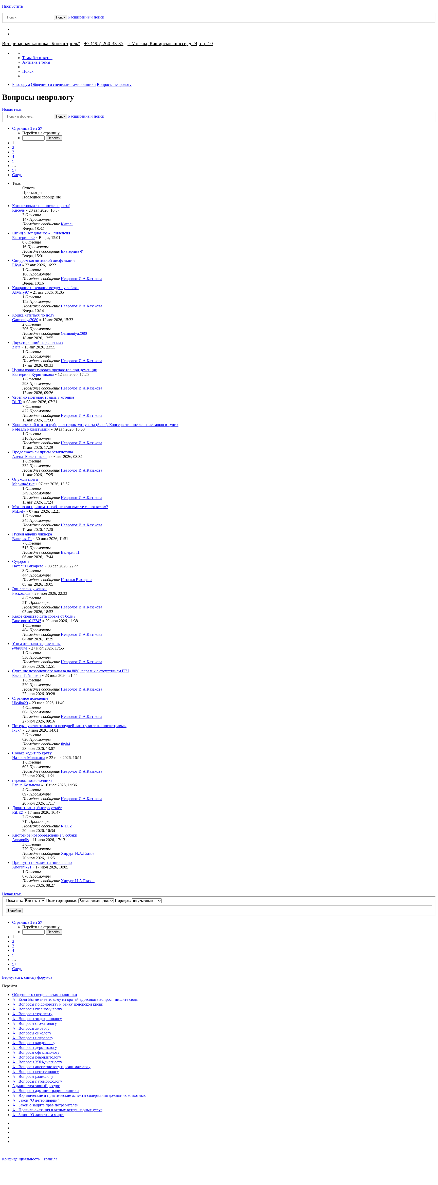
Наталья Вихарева (28, 566)
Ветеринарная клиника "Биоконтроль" (41, 43)
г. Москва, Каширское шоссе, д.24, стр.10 (170, 43)
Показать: (15, 900)
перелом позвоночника (32, 780)
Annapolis (20, 840)
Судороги (20, 561)
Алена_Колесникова (29, 456)
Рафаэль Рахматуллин (31, 429)
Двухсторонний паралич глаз (37, 342)
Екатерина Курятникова (33, 374)
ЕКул (16, 265)
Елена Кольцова (26, 785)
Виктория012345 (26, 621)
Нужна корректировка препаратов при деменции (54, 370)
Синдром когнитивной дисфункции (43, 260)
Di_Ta (17, 402)
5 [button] (13, 161)
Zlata (16, 347)
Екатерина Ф (23, 237)
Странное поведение (30, 698)
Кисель (18, 210)
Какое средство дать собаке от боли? (43, 616)
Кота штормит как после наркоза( (41, 205)
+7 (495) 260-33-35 (103, 43)
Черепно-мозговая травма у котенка (43, 397)
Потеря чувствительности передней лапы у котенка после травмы (69, 726)
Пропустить (12, 6)
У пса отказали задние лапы (36, 643)
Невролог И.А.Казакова (81, 278)
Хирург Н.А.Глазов (78, 853)
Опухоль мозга (25, 479)
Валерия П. (22, 538)
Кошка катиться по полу (33, 315)
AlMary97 (20, 292)
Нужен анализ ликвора (32, 534)
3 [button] (13, 152)
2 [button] (13, 147)
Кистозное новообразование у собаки (44, 835)
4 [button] (13, 156)
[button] (27, 128)
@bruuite (19, 648)
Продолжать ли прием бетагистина (42, 452)
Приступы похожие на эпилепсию (42, 862)
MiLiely (18, 511)
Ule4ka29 (20, 703)
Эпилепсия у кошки (29, 589)
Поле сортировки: (62, 900)
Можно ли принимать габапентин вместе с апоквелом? (60, 507)
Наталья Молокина (28, 757)
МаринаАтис (23, 484)
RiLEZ (18, 812)
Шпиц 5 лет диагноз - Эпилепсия (41, 233)
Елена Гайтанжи (26, 675)
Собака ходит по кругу (32, 753)
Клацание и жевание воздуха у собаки (45, 288)
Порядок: (123, 900)
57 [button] (14, 170)
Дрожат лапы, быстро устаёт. (37, 808)
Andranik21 (21, 867)
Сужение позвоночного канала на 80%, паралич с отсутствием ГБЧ (70, 671)
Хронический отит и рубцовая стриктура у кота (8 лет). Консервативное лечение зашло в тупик (95, 424)
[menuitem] (37, 57)
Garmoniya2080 (25, 320)
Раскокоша (21, 593)
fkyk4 (17, 730)
